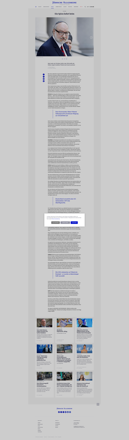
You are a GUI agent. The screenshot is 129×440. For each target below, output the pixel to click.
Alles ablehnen (56, 222)
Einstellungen (65, 222)
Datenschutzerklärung (56, 218)
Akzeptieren (74, 222)
